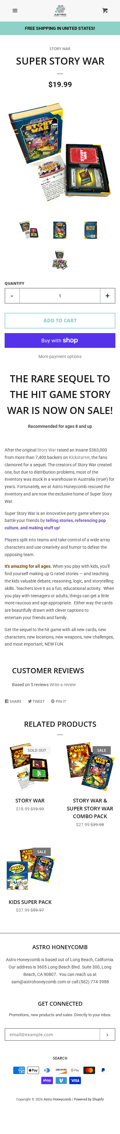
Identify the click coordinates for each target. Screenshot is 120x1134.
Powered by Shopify (89, 1099)
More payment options (60, 356)
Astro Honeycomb (57, 1099)
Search (60, 1058)
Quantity (14, 283)
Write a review (63, 684)
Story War (60, 48)
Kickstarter (79, 457)
